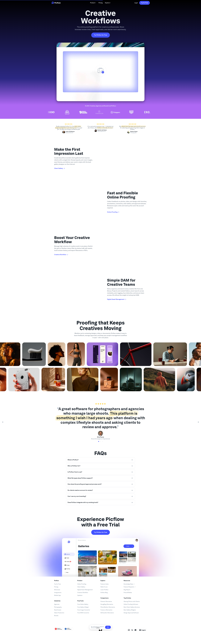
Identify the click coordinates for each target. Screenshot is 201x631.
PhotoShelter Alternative (107, 607)
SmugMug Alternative (106, 604)
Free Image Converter (83, 610)
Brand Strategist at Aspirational (100, 439)
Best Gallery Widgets (130, 610)
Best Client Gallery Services (132, 607)
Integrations (57, 592)
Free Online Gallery (82, 604)
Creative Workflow (82, 592)
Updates (79, 595)
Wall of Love (103, 587)
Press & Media (128, 592)
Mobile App (57, 595)
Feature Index (104, 584)
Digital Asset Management (85, 589)
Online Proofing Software (131, 604)
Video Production (59, 613)
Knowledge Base (128, 584)
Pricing (56, 587)
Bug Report (127, 589)
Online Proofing (81, 584)
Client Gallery (81, 587)
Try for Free (144, 3)
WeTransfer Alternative (107, 613)
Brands (56, 615)
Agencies (56, 604)
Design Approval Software (131, 613)
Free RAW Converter (83, 613)
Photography (58, 607)
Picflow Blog (104, 592)
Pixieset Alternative (106, 601)
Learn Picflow (104, 589)
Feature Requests (129, 587)
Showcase (57, 589)
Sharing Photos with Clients (132, 601)
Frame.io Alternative (106, 610)
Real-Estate (57, 610)
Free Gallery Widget (83, 607)
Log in (136, 3)
